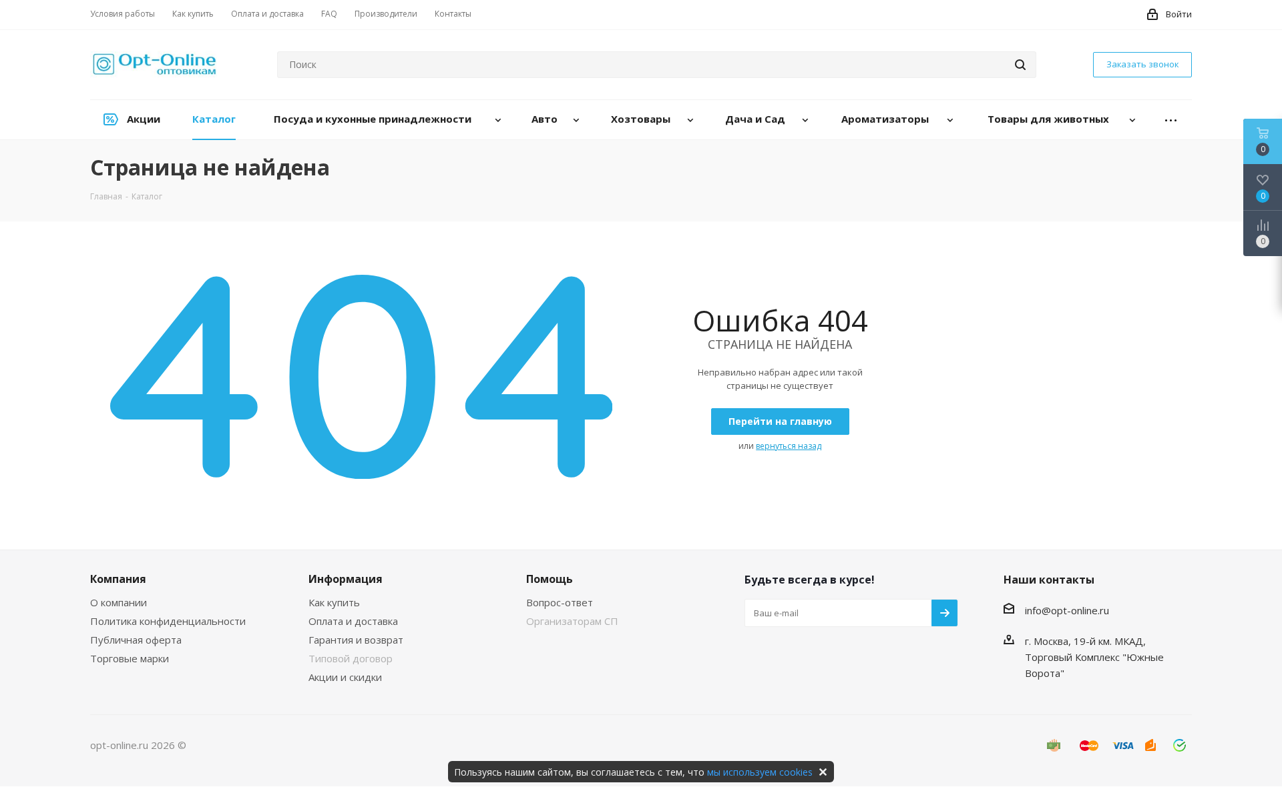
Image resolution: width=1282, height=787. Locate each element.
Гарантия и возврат (355, 639)
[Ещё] (1171, 119)
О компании (118, 602)
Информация (345, 579)
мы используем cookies (760, 772)
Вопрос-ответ (559, 602)
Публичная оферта (136, 639)
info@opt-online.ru (1067, 610)
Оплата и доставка (353, 621)
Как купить (334, 602)
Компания (118, 579)
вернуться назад (788, 446)
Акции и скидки (345, 677)
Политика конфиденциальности (168, 621)
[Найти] (1020, 64)
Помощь (549, 579)
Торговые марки (129, 658)
